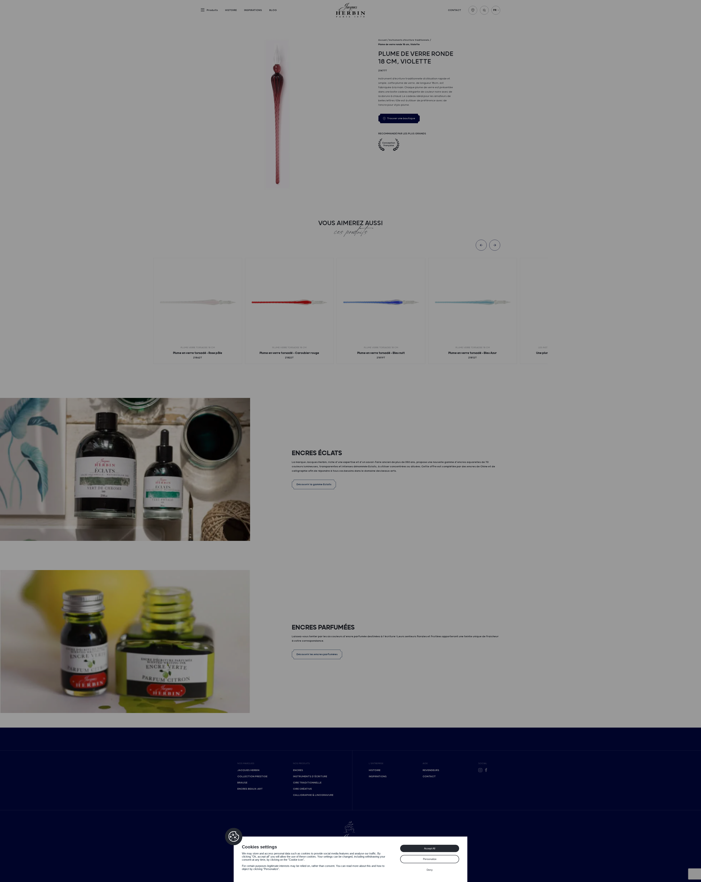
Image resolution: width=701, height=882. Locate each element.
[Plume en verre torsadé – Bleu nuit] (381, 302)
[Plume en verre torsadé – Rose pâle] (197, 302)
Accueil (382, 40)
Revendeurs (431, 770)
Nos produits (301, 763)
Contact (454, 10)
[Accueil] (350, 10)
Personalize (429, 859)
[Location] (472, 10)
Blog (273, 10)
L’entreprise (376, 763)
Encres (298, 770)
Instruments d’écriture (310, 776)
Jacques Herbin (248, 770)
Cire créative (302, 788)
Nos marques (245, 763)
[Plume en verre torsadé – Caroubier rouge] (289, 302)
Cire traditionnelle (307, 782)
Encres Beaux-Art (250, 788)
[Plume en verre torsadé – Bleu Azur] (472, 302)
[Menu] (202, 10)
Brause (242, 782)
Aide (425, 763)
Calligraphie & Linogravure (313, 795)
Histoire (231, 10)
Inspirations (253, 10)
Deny (430, 869)
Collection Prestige (252, 776)
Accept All (429, 848)
